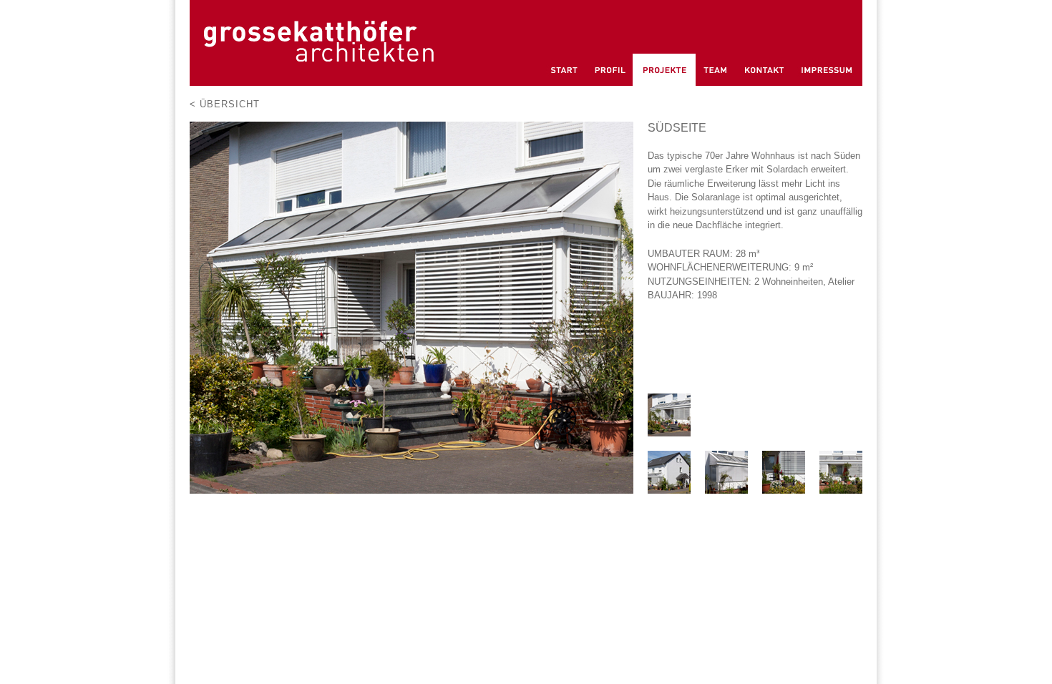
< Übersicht (225, 104)
